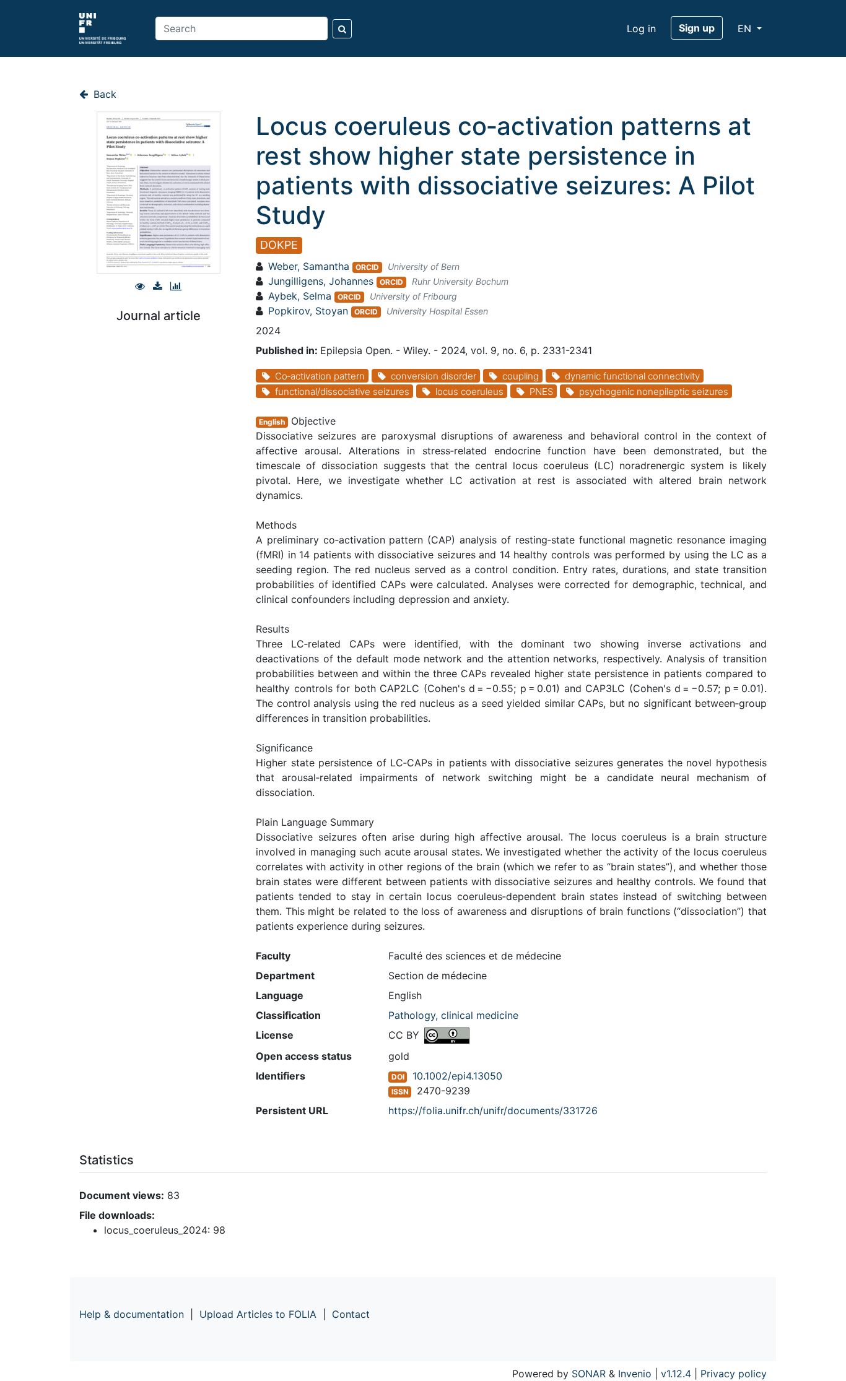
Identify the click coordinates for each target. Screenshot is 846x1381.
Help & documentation (131, 1314)
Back (103, 94)
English (272, 421)
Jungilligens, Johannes (320, 281)
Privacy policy (733, 1373)
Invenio (635, 1373)
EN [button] (746, 28)
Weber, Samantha (308, 266)
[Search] (342, 28)
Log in (641, 28)
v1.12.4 (676, 1373)
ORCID (367, 267)
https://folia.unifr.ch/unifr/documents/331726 (493, 1110)
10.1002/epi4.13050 (457, 1076)
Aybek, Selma (299, 296)
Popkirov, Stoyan (308, 311)
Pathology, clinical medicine (453, 1015)
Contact (351, 1314)
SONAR (589, 1373)
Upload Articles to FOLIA (257, 1314)
